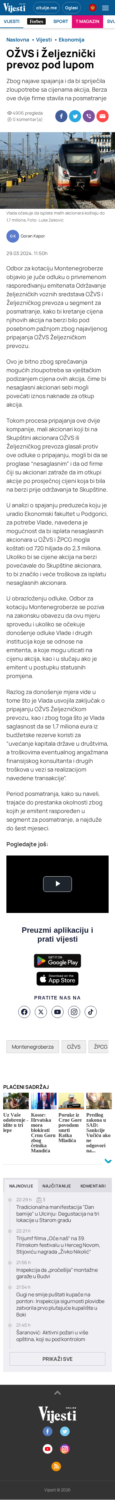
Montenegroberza (33, 1046)
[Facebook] (24, 1012)
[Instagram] (74, 1012)
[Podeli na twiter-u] (75, 116)
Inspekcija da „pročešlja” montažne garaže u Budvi (57, 1273)
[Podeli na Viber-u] (89, 116)
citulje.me (46, 8)
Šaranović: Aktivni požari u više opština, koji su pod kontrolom (52, 1336)
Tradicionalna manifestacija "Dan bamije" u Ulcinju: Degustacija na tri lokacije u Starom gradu (57, 1214)
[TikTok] (91, 1012)
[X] (41, 1012)
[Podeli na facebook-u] (61, 116)
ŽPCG (100, 1046)
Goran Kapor (33, 236)
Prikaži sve (57, 1358)
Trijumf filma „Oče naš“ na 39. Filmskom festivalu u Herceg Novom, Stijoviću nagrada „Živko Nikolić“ (58, 1245)
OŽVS (73, 1046)
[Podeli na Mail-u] (102, 116)
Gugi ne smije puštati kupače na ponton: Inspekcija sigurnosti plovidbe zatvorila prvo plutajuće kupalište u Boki (60, 1304)
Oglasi (71, 8)
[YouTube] (57, 1012)
